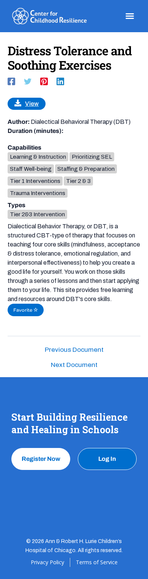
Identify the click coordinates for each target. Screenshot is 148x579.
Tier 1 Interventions (35, 181)
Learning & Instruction (38, 157)
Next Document (74, 365)
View (32, 103)
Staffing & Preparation (86, 169)
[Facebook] (11, 81)
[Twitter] (27, 81)
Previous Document (74, 349)
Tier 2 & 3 (78, 181)
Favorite (23, 310)
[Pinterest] (44, 81)
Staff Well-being (31, 169)
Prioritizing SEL (92, 157)
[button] (130, 16)
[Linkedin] (60, 81)
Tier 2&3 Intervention (37, 214)
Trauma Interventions (37, 193)
